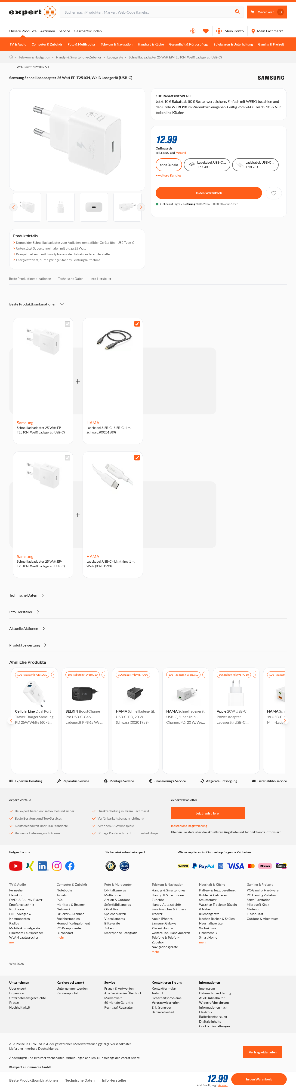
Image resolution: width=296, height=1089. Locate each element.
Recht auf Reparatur (118, 1007)
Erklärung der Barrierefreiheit (163, 1010)
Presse (14, 1002)
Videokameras (114, 919)
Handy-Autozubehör (166, 904)
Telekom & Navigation (117, 44)
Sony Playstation (259, 900)
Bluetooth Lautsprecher (26, 933)
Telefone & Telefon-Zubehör (165, 940)
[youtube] (15, 866)
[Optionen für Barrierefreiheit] (192, 31)
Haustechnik (208, 933)
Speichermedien (68, 919)
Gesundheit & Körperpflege (188, 44)
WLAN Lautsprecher (24, 937)
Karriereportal (67, 993)
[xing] (30, 866)
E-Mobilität (255, 914)
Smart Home (208, 937)
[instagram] (57, 866)
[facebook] (69, 866)
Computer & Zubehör (47, 44)
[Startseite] (11, 57)
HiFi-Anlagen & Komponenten (20, 916)
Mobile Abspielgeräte (24, 928)
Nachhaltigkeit (19, 1007)
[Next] (141, 207)
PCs (59, 900)
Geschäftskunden (88, 31)
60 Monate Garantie (118, 1002)
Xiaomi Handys (162, 928)
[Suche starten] (237, 12)
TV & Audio (18, 44)
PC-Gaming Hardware (262, 890)
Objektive (111, 909)
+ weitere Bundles (168, 175)
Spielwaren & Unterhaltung (233, 44)
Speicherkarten (115, 914)
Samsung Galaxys (164, 923)
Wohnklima (207, 928)
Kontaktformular (164, 988)
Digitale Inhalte (210, 1021)
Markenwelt (113, 998)
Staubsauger (208, 900)
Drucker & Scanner (70, 914)
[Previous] (13, 207)
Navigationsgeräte (165, 947)
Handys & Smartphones (168, 890)
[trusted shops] (110, 866)
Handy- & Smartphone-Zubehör (77, 57)
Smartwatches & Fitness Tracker (169, 911)
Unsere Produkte (23, 31)
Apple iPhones (162, 919)
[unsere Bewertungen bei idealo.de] (124, 866)
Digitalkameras (115, 890)
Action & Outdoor (117, 900)
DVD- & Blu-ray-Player (26, 900)
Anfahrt (157, 993)
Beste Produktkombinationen (30, 279)
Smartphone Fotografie (120, 933)
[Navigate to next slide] (285, 720)
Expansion (16, 993)
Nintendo (253, 909)
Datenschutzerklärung (215, 993)
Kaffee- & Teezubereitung (217, 890)
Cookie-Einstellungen (214, 1026)
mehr (13, 942)
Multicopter (113, 895)
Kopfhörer (17, 909)
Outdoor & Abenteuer (262, 919)
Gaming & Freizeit (271, 44)
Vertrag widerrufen (165, 1002)
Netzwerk (64, 909)
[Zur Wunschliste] (206, 31)
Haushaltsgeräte (210, 923)
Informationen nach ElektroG (213, 1010)
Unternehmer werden (72, 988)
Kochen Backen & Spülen (217, 919)
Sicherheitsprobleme (167, 998)
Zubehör (110, 928)
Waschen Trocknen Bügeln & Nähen (218, 907)
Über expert (17, 988)
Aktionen (47, 31)
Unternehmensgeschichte (27, 998)
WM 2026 (16, 964)
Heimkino (16, 895)
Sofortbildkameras (117, 904)
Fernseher (16, 890)
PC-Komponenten (70, 928)
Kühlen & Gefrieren (213, 895)
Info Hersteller (100, 279)
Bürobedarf (65, 933)
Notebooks (64, 890)
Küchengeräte (209, 914)
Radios (14, 923)
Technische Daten (70, 279)
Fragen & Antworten (119, 988)
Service (64, 31)
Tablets (62, 895)
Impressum (207, 988)
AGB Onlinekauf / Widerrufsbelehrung (214, 1000)
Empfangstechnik (21, 904)
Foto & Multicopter (82, 44)
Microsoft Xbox (258, 904)
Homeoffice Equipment (73, 923)
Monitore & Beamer (71, 904)
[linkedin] (43, 866)
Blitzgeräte (112, 923)
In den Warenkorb (209, 193)
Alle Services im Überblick (123, 993)
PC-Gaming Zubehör (261, 895)
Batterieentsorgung (213, 1017)
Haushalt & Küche (151, 44)
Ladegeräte (113, 57)
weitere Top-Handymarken (171, 933)
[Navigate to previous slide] (11, 720)
